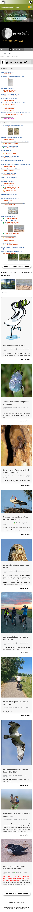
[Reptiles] (16, 62)
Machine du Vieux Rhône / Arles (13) (10, 198)
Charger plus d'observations (16, 266)
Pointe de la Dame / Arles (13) (8, 236)
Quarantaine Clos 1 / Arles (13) (9, 98)
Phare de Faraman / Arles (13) (8, 216)
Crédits (22, 902)
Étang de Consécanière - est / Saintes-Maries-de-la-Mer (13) (16, 164)
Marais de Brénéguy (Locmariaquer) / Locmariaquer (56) (15, 112)
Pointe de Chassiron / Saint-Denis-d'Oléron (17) (13, 102)
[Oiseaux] (3, 62)
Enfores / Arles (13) (6, 150)
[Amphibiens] (21, 62)
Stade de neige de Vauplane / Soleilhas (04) (12, 125)
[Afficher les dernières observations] (9, 56)
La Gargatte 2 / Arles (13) (7, 88)
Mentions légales (12, 902)
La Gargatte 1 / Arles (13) (7, 181)
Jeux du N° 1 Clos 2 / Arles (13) (9, 173)
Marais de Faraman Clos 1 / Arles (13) (10, 94)
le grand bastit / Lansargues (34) (9, 107)
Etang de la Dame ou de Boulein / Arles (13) (12, 160)
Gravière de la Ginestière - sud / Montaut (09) (12, 76)
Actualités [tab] (4, 292)
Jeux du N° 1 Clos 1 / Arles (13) (9, 177)
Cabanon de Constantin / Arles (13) (10, 146)
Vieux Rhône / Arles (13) (7, 243)
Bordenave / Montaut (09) (7, 72)
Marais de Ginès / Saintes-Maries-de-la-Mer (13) (13, 203)
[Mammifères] (7, 62)
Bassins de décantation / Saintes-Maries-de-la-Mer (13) (15, 142)
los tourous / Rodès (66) (7, 117)
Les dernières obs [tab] (6, 53)
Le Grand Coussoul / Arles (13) (9, 194)
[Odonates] (25, 62)
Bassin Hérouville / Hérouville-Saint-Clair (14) (12, 247)
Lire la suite (24, 359)
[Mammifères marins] (12, 62)
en (30, 7)
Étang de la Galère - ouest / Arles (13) (10, 169)
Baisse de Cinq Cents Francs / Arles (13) (11, 137)
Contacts (18, 902)
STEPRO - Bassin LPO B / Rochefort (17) (11, 251)
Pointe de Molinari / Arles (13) (8, 220)
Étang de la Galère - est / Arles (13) (10, 156)
